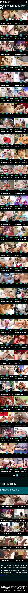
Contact (5, 590)
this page (11, 588)
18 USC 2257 (10, 590)
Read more (3, 575)
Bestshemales (5, 2)
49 (23, 475)
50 (26, 475)
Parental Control (21, 590)
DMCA (15, 590)
